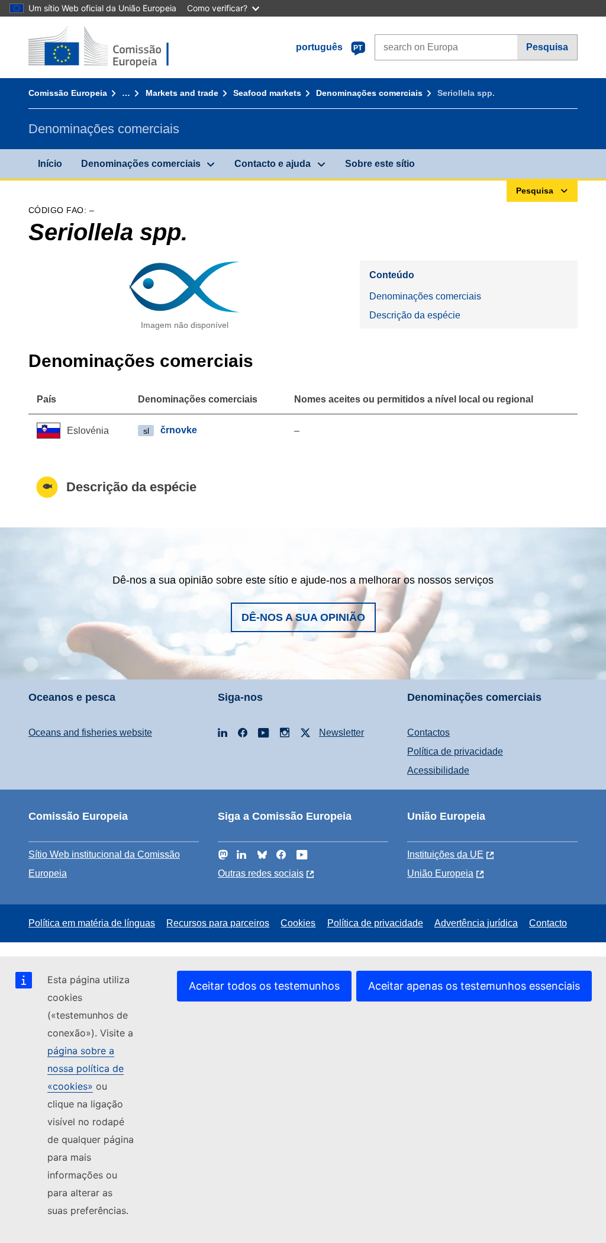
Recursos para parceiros (217, 923)
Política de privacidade (455, 751)
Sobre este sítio (380, 164)
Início (50, 164)
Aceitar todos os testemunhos (264, 986)
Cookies (298, 923)
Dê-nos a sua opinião (303, 617)
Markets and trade (182, 93)
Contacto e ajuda (272, 164)
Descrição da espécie (414, 315)
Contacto (548, 923)
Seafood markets (267, 93)
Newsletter (341, 732)
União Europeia (440, 873)
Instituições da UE (445, 854)
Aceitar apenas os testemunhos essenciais (474, 986)
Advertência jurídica (476, 923)
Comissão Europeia (67, 93)
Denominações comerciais (369, 93)
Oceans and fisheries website (90, 732)
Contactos (428, 732)
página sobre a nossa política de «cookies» (85, 1068)
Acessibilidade (438, 770)
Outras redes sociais (261, 873)
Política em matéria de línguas (91, 923)
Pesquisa (547, 47)
